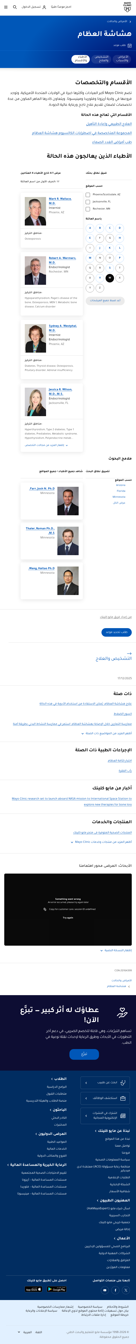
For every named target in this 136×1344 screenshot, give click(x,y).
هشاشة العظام (105, 35)
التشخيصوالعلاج (101, 59)
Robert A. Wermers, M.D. (62, 261)
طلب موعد (119, 45)
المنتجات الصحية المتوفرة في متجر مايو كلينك (102, 832)
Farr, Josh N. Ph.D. (42, 489)
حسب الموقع (94, 186)
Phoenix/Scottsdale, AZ (106, 194)
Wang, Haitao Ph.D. (41, 568)
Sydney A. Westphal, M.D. (63, 328)
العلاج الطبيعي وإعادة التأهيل (109, 124)
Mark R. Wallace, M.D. (60, 201)
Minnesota (119, 497)
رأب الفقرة (125, 771)
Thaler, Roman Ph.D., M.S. (40, 531)
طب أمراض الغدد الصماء (112, 143)
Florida (121, 491)
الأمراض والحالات (117, 21)
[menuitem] (122, 59)
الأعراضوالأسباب (122, 59)
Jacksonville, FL (102, 202)
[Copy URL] (45, 909)
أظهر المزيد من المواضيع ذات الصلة (109, 733)
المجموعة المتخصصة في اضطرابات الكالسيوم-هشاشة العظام (82, 133)
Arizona (120, 485)
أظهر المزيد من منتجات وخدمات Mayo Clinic (103, 842)
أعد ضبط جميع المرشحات (105, 300)
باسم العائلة (94, 219)
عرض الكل (119, 503)
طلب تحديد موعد (117, 632)
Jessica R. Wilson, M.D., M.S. (60, 392)
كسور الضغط (123, 714)
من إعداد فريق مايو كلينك (116, 617)
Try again (68, 918)
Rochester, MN (101, 209)
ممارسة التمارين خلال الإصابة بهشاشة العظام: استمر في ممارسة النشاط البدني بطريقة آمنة (72, 724)
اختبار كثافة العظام (120, 761)
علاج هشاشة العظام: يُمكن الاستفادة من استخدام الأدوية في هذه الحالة (85, 704)
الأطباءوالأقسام (81, 59)
